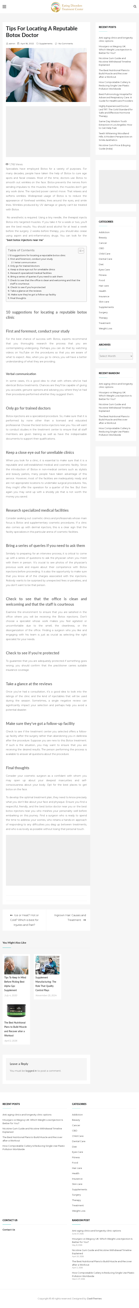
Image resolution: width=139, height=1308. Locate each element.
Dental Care (105, 259)
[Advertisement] (65, 131)
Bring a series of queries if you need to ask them (36, 276)
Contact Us (9, 1229)
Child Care (104, 253)
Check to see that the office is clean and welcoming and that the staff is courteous (45, 282)
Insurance (104, 296)
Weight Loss (105, 328)
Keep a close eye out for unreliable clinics (32, 269)
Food (102, 280)
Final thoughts (18, 298)
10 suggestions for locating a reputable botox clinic (37, 255)
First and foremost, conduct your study (31, 259)
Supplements (45, 43)
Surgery (103, 312)
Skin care (104, 301)
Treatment (105, 323)
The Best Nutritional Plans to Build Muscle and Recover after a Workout (114, 73)
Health (102, 291)
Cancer (103, 243)
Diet (101, 264)
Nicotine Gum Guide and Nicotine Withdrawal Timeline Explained (115, 61)
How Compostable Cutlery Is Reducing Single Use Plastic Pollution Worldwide (114, 85)
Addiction (104, 232)
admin (12, 43)
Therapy (103, 317)
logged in (31, 1070)
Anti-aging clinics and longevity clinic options (27, 1114)
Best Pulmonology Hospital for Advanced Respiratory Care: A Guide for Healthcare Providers (116, 97)
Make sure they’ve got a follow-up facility (33, 294)
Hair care (104, 285)
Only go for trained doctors (25, 266)
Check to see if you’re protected (27, 287)
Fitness (102, 275)
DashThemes (94, 1298)
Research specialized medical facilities (31, 273)
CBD (101, 248)
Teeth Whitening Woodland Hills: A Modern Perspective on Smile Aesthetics (115, 136)
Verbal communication (25, 262)
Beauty (103, 237)
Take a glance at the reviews (26, 291)
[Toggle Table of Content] (79, 251)
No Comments (65, 43)
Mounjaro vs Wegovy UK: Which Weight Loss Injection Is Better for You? (115, 49)
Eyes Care (104, 269)
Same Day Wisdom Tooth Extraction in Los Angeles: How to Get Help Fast (115, 124)
